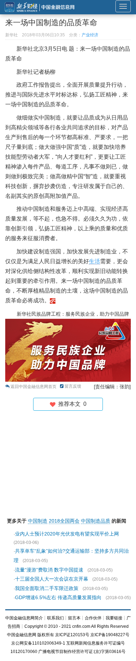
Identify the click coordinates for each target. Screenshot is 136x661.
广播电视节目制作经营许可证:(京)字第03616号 (82, 651)
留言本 (74, 618)
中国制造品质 (95, 521)
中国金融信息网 (21, 634)
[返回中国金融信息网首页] (52, 300)
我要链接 (114, 618)
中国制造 (37, 521)
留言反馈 (73, 386)
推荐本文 (70, 404)
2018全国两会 (64, 521)
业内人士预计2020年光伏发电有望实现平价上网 (67, 534)
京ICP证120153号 (72, 634)
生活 (94, 261)
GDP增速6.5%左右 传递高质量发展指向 (58, 597)
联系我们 (55, 618)
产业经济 (90, 35)
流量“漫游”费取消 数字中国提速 (49, 570)
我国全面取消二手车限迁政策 (46, 588)
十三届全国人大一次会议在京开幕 (51, 579)
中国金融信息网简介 (24, 618)
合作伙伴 (93, 618)
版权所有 (45, 634)
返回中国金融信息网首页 (33, 386)
